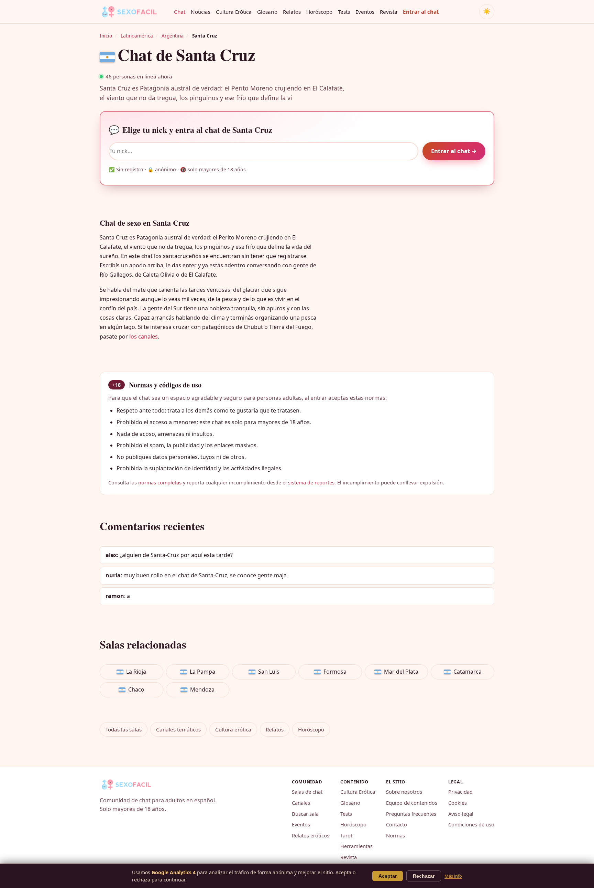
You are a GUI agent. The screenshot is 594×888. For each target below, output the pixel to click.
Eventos (364, 11)
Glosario (267, 11)
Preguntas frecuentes (411, 813)
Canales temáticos (178, 729)
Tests (344, 11)
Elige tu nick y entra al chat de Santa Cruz (190, 129)
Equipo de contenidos (411, 802)
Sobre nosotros (404, 791)
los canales (143, 336)
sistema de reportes (311, 482)
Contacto (396, 824)
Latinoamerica (137, 35)
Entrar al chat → (454, 151)
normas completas (160, 482)
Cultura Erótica (234, 11)
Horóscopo (319, 11)
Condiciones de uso (471, 824)
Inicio (106, 35)
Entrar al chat (421, 11)
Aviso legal (460, 813)
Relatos (292, 11)
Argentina (173, 35)
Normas (395, 835)
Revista (388, 11)
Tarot (346, 835)
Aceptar (387, 876)
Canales (301, 802)
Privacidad (460, 791)
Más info (453, 876)
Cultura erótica (233, 729)
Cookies (457, 802)
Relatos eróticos (310, 835)
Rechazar (423, 876)
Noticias (200, 11)
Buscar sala (305, 813)
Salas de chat (307, 791)
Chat (179, 11)
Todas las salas (124, 729)
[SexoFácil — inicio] (134, 12)
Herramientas (356, 846)
